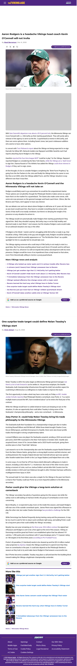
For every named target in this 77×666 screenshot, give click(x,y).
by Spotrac (22, 545)
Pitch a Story (41, 645)
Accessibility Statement (60, 649)
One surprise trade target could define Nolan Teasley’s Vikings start (34, 286)
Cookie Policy (26, 649)
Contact (39, 642)
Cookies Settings (27, 652)
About (10, 642)
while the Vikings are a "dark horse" (58, 161)
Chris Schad (9, 330)
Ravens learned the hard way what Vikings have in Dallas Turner (33, 283)
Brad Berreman (10, 42)
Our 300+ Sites (57, 642)
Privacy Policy (57, 645)
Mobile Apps (12, 645)
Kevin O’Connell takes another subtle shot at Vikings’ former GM (32, 293)
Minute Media (12, 657)
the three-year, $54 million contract (45, 527)
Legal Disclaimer (42, 649)
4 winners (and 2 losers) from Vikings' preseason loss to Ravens (32, 267)
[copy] (17, 46)
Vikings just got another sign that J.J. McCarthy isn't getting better (33, 270)
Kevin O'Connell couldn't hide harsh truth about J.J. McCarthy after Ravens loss (38, 274)
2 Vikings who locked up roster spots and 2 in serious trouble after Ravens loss (38, 264)
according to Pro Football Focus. (45, 538)
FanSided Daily (26, 645)
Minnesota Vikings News (20, 307)
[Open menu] (5, 3)
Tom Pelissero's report (25, 148)
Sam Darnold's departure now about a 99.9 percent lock (30, 133)
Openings (24, 642)
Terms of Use (13, 649)
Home (8, 307)
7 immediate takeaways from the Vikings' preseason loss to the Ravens (35, 277)
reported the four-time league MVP (25, 158)
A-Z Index (11, 652)
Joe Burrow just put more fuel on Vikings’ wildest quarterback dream (34, 290)
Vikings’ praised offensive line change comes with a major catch (32, 280)
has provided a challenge (51, 510)
